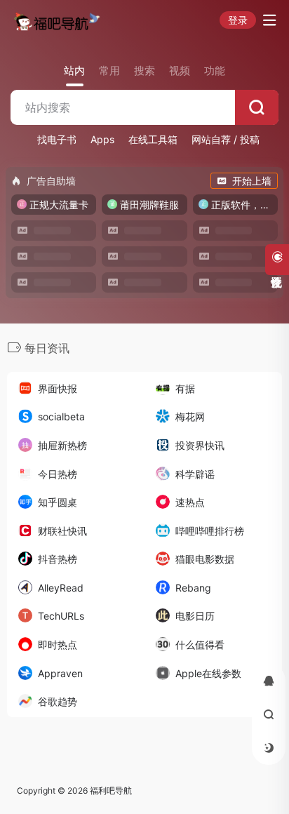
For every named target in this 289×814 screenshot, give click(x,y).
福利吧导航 (111, 790)
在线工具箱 (152, 139)
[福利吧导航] (58, 20)
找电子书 (56, 139)
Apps (102, 139)
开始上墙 (251, 181)
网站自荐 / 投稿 (225, 139)
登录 (238, 20)
